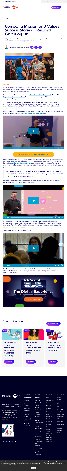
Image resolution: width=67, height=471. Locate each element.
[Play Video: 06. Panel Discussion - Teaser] (33, 248)
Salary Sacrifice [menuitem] (39, 448)
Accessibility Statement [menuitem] (60, 425)
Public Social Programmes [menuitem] (38, 440)
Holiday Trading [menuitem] (37, 406)
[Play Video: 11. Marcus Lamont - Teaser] (33, 131)
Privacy (5, 465)
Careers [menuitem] (48, 427)
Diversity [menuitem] (48, 424)
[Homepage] (10, 7)
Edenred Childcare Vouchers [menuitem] (37, 414)
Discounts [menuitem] (38, 420)
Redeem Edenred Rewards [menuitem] (59, 430)
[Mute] (55, 148)
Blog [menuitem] (58, 406)
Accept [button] (33, 468)
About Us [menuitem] (48, 397)
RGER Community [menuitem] (49, 415)
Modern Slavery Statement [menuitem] (49, 431)
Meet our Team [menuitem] (50, 400)
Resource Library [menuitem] (59, 398)
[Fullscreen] (62, 148)
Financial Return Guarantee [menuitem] (49, 410)
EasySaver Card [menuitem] (39, 422)
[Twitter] (4, 441)
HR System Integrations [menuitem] (27, 424)
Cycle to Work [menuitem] (38, 403)
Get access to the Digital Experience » (33, 154)
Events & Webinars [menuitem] (59, 403)
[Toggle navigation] (63, 7)
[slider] (32, 148)
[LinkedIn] (7, 441)
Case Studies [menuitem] (60, 412)
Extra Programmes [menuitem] (38, 435)
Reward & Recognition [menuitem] (38, 427)
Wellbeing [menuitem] (38, 431)
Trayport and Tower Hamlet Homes (14, 97)
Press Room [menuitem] (49, 419)
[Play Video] (5, 148)
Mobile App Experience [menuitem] (27, 409)
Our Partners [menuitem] (49, 403)
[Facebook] (9, 441)
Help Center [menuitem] (60, 421)
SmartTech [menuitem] (38, 400)
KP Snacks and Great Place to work (40, 95)
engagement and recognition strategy (33, 113)
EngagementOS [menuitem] (28, 397)
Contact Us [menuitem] (49, 421)
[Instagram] (12, 441)
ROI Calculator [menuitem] (61, 419)
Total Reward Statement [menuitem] (27, 420)
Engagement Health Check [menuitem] (60, 415)
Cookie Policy (13, 465)
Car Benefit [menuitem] (38, 410)
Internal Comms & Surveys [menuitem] (26, 414)
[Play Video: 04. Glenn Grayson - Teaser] (33, 200)
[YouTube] (15, 441)
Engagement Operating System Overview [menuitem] (27, 403)
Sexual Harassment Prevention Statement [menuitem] (49, 438)
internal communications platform (20, 163)
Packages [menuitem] (48, 405)
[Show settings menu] (58, 148)
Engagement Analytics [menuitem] (27, 429)
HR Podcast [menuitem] (60, 409)
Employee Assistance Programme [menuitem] (38, 452)
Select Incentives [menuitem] (37, 444)
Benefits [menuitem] (37, 397)
